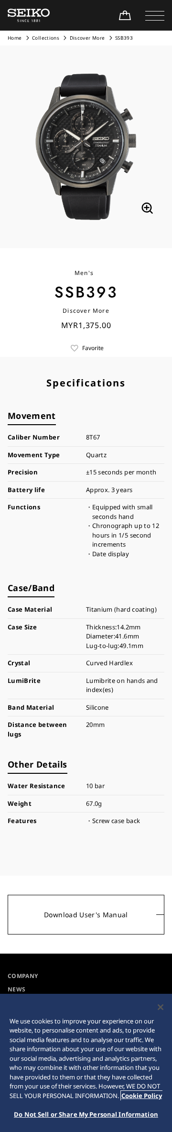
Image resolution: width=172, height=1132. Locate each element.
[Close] (160, 1007)
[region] (86, 1063)
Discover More (87, 37)
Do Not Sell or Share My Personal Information (86, 1114)
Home (15, 37)
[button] (155, 15)
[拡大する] (147, 208)
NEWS (16, 989)
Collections (45, 37)
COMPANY (23, 976)
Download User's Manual (86, 914)
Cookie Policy (141, 1095)
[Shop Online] (125, 15)
